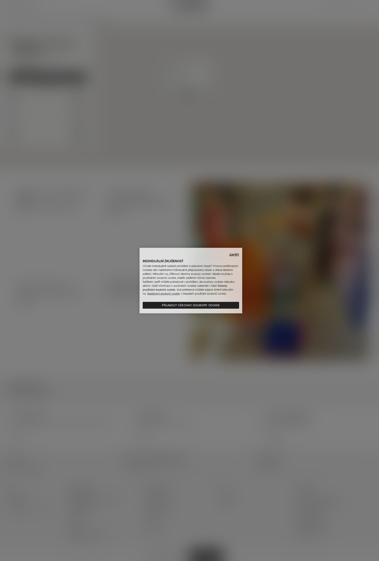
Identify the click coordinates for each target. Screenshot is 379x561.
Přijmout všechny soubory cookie (191, 305)
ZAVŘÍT (234, 254)
